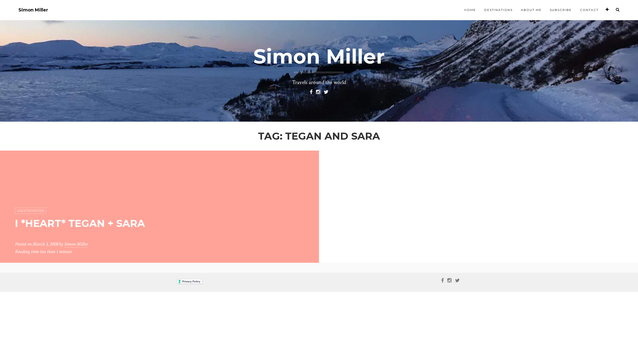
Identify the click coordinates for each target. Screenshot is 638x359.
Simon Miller (33, 10)
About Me (531, 10)
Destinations (498, 10)
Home (470, 10)
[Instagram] (318, 91)
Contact (589, 10)
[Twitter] (326, 91)
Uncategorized (30, 210)
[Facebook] (311, 91)
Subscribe (561, 10)
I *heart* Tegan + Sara (80, 223)
